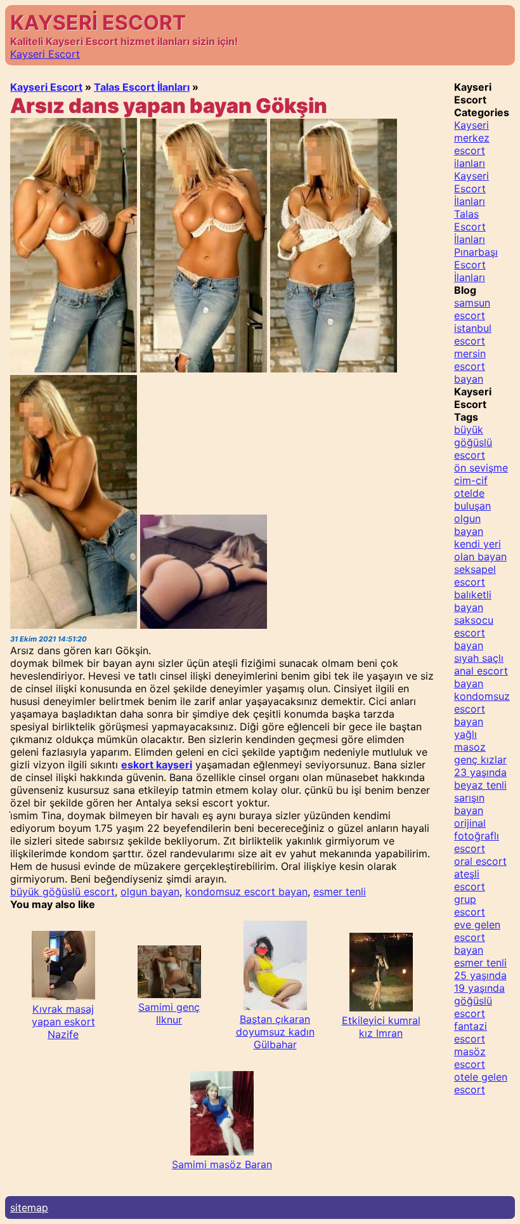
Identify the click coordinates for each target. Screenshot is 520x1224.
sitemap (29, 1207)
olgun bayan (149, 891)
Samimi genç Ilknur (169, 1013)
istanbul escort (472, 334)
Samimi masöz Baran (222, 1164)
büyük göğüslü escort (62, 891)
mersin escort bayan (470, 366)
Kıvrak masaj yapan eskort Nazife (63, 1022)
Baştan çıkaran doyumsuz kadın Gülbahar (275, 1032)
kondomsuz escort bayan (246, 891)
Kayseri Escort (45, 54)
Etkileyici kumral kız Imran (381, 1026)
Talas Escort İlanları (142, 87)
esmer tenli (339, 891)
